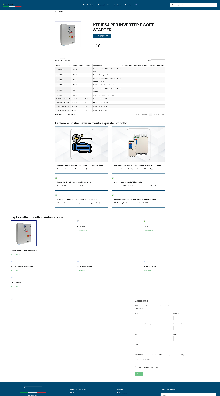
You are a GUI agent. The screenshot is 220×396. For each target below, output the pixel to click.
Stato (137, 334)
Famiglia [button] (87, 65)
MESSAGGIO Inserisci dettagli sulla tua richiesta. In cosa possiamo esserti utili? (159, 355)
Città (175, 334)
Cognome (176, 313)
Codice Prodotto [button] (77, 65)
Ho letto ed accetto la (147, 367)
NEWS (72, 393)
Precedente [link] (144, 114)
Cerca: (149, 60)
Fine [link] (163, 114)
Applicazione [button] (97, 65)
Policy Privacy (154, 367)
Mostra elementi (62, 60)
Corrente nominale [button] (140, 65)
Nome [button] (58, 65)
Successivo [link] (156, 114)
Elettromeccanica (122, 393)
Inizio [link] (137, 114)
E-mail (137, 344)
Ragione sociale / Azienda (143, 324)
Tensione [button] (128, 65)
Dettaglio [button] (160, 65)
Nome (137, 313)
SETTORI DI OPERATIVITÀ (78, 389)
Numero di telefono (179, 324)
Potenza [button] (151, 65)
